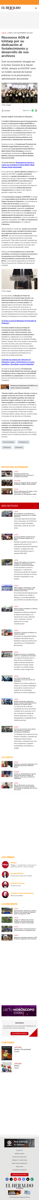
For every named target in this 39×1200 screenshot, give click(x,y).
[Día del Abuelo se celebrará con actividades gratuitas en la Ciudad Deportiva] (7, 521)
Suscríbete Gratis (19, 1033)
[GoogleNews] (23, 1179)
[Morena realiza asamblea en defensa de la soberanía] (7, 616)
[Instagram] (19, 1179)
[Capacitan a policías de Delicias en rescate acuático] (7, 639)
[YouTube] (15, 1179)
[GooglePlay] (32, 1179)
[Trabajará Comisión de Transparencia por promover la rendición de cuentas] (7, 474)
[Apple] (27, 1179)
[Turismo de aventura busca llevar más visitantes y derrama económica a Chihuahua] (7, 738)
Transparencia (23, 442)
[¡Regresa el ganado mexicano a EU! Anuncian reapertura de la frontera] (7, 937)
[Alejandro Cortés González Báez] (5, 894)
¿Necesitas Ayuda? (19, 1174)
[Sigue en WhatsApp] (32, 110)
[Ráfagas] (5, 864)
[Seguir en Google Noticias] (35, 110)
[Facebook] (7, 1179)
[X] (11, 1179)
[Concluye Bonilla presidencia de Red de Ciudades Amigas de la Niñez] (7, 545)
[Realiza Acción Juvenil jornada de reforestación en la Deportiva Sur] (7, 929)
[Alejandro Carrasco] (5, 884)
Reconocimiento (8, 442)
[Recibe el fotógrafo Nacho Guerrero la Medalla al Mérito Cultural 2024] (7, 483)
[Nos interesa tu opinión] (19, 1143)
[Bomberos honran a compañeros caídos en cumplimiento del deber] (7, 662)
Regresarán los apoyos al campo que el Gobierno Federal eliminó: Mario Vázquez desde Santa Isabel (18, 165)
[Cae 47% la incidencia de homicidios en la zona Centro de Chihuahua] (7, 685)
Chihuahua (7, 447)
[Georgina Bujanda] (5, 874)
